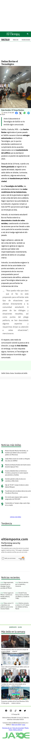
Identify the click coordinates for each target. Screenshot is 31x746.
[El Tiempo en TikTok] (17, 711)
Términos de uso (7, 728)
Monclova (15, 40)
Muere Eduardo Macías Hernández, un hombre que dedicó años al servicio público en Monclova (16, 453)
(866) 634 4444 (16, 725)
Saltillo (5, 39)
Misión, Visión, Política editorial (19, 729)
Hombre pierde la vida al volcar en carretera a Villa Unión (15, 480)
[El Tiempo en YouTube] (21, 711)
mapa (23, 725)
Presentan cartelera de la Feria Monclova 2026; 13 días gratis (15, 702)
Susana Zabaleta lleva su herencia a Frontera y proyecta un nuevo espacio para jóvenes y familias (16, 473)
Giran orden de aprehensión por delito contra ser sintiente (15, 668)
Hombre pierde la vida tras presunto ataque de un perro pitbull (14, 650)
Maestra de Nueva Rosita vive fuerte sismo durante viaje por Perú (18, 466)
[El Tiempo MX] (13, 35)
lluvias (12, 373)
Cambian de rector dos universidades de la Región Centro (13, 685)
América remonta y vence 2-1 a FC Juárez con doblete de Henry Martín (22, 606)
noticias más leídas (15, 517)
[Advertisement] (15, 15)
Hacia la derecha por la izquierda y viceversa (21, 584)
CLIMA (20, 627)
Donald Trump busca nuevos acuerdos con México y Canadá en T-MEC (22, 595)
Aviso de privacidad (18, 728)
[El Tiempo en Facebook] (7, 711)
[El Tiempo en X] (25, 711)
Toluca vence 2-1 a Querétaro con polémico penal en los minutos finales (7, 606)
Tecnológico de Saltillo (21, 373)
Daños (8, 373)
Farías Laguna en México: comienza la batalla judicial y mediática (6, 595)
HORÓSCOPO (13, 627)
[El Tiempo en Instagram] (12, 711)
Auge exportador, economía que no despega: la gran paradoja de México (7, 585)
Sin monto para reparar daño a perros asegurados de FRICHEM (16, 498)
